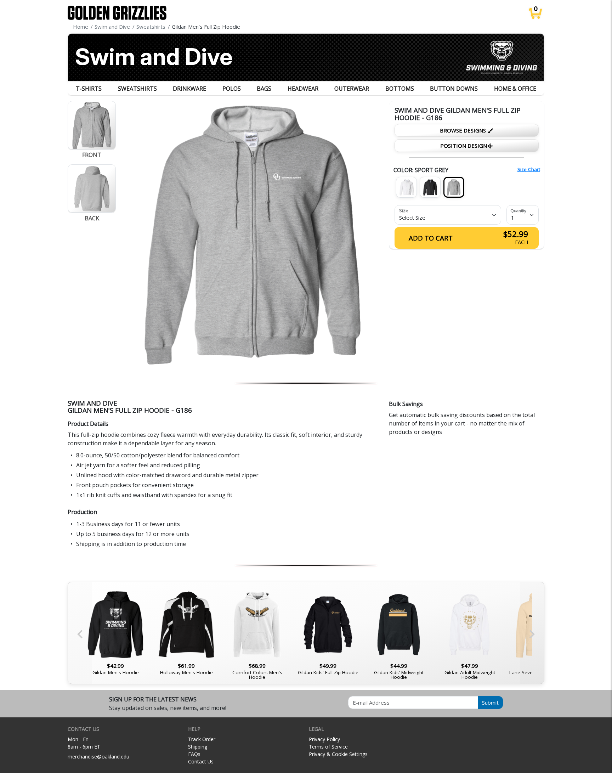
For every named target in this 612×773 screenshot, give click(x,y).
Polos (231, 88)
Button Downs (454, 88)
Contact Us (201, 761)
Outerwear (351, 88)
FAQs (194, 754)
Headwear (303, 88)
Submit (490, 702)
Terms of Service (328, 746)
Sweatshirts (137, 88)
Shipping (197, 746)
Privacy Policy (324, 739)
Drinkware (189, 88)
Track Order (201, 739)
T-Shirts (89, 88)
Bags (264, 88)
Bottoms (399, 88)
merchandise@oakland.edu (98, 756)
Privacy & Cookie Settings (338, 754)
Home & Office (515, 88)
